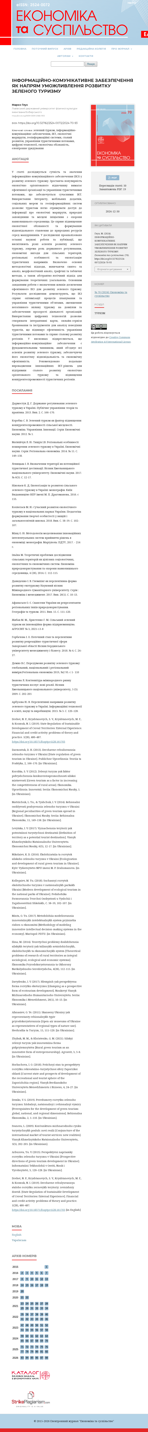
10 (32, 1279)
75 (41, 1347)
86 (37, 1357)
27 (41, 1303)
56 (37, 1330)
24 (27, 1303)
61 (32, 1336)
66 (27, 1340)
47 (22, 1325)
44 (37, 1319)
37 (32, 1314)
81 (41, 1351)
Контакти (86, 55)
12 (41, 1279)
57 (41, 1330)
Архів (67, 48)
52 (46, 1325)
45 (41, 1319)
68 (37, 1340)
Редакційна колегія (91, 48)
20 (22, 1291)
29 (22, 1308)
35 (22, 1314)
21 (22, 1297)
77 (22, 1351)
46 (46, 1319)
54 (27, 1330)
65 (22, 1340)
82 (46, 1351)
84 (27, 1357)
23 (22, 1303)
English (16, 1234)
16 (32, 1285)
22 (27, 1297)
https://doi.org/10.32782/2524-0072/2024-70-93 (48, 123)
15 (27, 1285)
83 (22, 1357)
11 (37, 1279)
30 (27, 1308)
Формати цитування (109, 269)
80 (37, 1351)
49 (32, 1325)
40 (46, 1314)
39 (41, 1314)
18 (41, 1285)
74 (37, 1347)
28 (46, 1303)
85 (32, 1357)
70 (46, 1340)
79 (32, 1351)
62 (37, 1336)
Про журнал (120, 48)
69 (41, 1340)
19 (46, 1285)
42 (27, 1319)
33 (41, 1308)
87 (41, 1357)
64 (46, 1336)
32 (37, 1308)
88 (46, 1357)
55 (32, 1330)
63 (41, 1336)
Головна (20, 48)
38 (37, 1314)
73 (32, 1347)
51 (41, 1325)
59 (22, 1336)
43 (32, 1319)
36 (27, 1314)
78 (27, 1351)
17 (37, 1285)
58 (46, 1330)
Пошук (91, 64)
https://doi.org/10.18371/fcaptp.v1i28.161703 (38, 741)
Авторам (64, 55)
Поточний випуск (45, 48)
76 (46, 1347)
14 (22, 1285)
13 (46, 1279)
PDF (114, 177)
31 (32, 1308)
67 (32, 1340)
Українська (19, 1240)
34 (46, 1308)
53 (22, 1330)
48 (27, 1325)
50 (37, 1325)
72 (27, 1347)
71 (22, 1347)
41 (22, 1319)
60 (27, 1336)
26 (37, 1303)
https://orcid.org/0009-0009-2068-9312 (28, 116)
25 (32, 1303)
